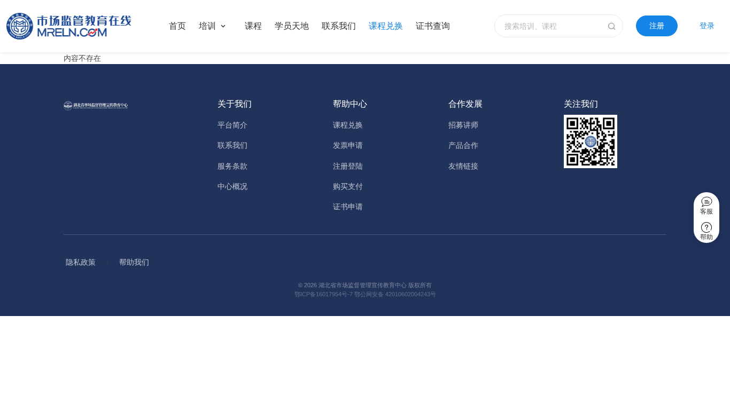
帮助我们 (134, 262)
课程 (253, 25)
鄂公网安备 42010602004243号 (395, 294)
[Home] (79, 26)
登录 (707, 25)
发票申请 (348, 145)
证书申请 (348, 206)
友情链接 (463, 166)
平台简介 (232, 125)
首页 (177, 25)
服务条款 (232, 166)
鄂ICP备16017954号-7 (323, 294)
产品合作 (463, 145)
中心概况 (232, 186)
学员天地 (292, 25)
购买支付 (348, 186)
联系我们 (339, 25)
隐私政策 (81, 262)
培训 (207, 25)
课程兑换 (386, 25)
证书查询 (433, 25)
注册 (656, 25)
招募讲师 (463, 125)
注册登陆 (348, 166)
